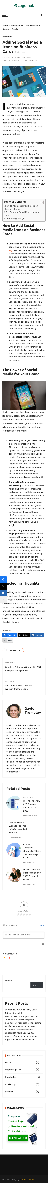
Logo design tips (13, 1069)
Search (8, 980)
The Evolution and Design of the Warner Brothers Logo (21, 687)
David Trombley (13, 60)
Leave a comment (30, 60)
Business (9, 1062)
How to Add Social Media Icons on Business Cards (21, 207)
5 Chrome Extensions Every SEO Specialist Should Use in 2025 (31, 804)
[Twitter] (3, 586)
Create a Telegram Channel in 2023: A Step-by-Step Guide (23, 669)
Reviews (9, 1091)
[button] (40, 202)
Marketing (7, 36)
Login (42, 925)
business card (14, 650)
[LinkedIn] (3, 593)
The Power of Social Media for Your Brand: (22, 214)
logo (11, 250)
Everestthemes (27, 1179)
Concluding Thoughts (16, 218)
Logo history (11, 1077)
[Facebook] (3, 579)
